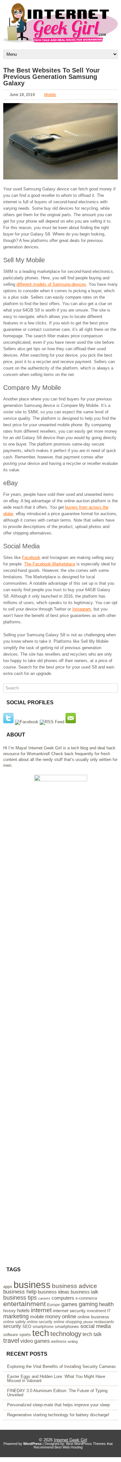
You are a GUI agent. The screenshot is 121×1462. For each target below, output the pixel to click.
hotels (23, 1310)
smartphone (43, 1326)
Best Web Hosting (69, 1447)
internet (41, 1310)
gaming (88, 1304)
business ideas (53, 1291)
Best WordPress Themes (86, 1444)
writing (73, 1341)
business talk (84, 1291)
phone (88, 1322)
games (69, 1304)
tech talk (92, 1334)
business (32, 1284)
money (53, 1316)
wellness (58, 1341)
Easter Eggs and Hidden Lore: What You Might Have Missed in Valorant (56, 1378)
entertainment (24, 1303)
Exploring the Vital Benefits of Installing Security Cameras (61, 1366)
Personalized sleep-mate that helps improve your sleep (58, 1404)
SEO (26, 1326)
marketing (16, 1316)
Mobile (50, 94)
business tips (20, 1297)
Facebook (31, 557)
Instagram (81, 609)
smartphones (67, 1326)
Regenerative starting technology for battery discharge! (58, 1414)
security (12, 1326)
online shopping (68, 1322)
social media (95, 1326)
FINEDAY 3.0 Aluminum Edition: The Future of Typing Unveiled (57, 1392)
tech (40, 1333)
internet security (69, 1310)
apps (7, 1286)
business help (19, 1292)
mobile (37, 1316)
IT (108, 1311)
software (10, 1334)
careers (44, 1298)
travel (11, 1340)
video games (35, 1341)
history (9, 1310)
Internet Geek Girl (70, 1440)
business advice (74, 1286)
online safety (14, 1322)
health (106, 1304)
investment (96, 1311)
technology (65, 1333)
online (69, 1316)
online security (39, 1322)
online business (93, 1316)
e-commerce (86, 1298)
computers (63, 1298)
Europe (53, 1305)
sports (25, 1334)
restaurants (104, 1322)
